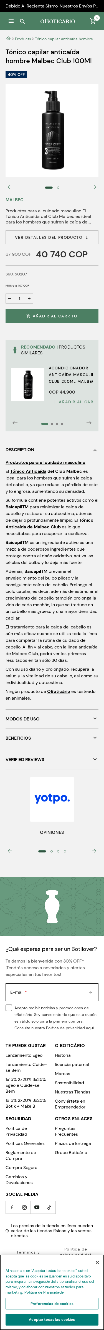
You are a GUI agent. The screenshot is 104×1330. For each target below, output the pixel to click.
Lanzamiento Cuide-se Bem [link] (26, 1067)
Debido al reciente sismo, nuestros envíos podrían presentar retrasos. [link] (52, 6)
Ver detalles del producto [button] (48, 237)
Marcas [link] (62, 1074)
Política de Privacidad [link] (16, 1131)
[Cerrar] (97, 1262)
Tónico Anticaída (28, 471)
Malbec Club (47, 527)
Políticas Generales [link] (25, 1143)
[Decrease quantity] (10, 298)
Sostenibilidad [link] (69, 1083)
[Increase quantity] (29, 298)
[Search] (22, 21)
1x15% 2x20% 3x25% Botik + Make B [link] (26, 1103)
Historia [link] (63, 1055)
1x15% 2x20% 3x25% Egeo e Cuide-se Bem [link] (26, 1085)
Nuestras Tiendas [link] (72, 1092)
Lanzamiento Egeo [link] (24, 1055)
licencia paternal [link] (72, 1064)
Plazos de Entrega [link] (73, 1143)
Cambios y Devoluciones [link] (19, 1179)
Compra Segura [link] (21, 1167)
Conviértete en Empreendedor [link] (70, 1104)
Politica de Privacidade (44, 1292)
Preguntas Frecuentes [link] (66, 1131)
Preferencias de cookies (52, 1303)
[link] (8, 39)
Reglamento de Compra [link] (21, 1155)
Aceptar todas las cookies (52, 1319)
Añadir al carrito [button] (55, 316)
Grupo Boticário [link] (71, 1152)
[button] (11, 21)
